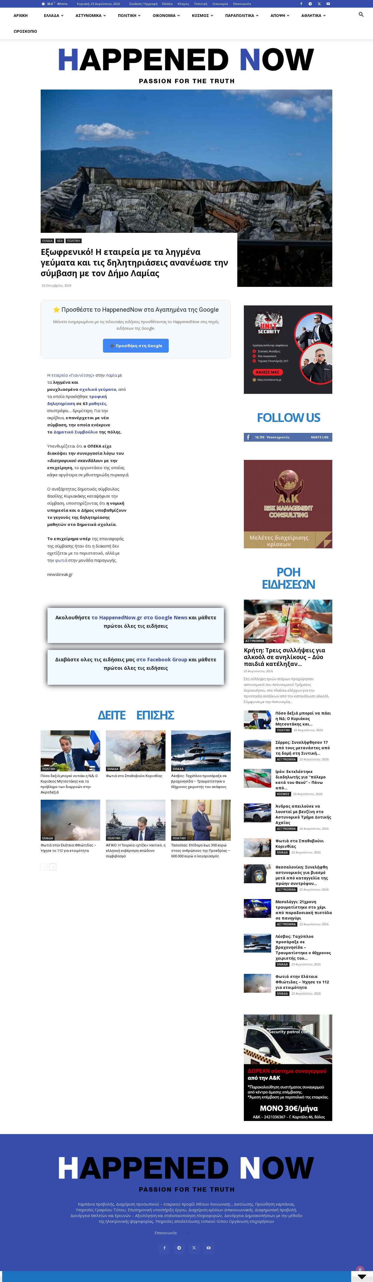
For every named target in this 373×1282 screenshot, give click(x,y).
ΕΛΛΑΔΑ (51, 15)
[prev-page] (44, 867)
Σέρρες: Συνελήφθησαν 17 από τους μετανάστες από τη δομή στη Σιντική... (303, 748)
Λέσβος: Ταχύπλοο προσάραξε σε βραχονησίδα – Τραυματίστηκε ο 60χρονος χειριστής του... (303, 947)
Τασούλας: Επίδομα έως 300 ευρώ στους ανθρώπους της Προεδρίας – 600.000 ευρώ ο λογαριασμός (200, 850)
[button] (361, 15)
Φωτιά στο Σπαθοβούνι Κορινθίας (134, 776)
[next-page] (52, 867)
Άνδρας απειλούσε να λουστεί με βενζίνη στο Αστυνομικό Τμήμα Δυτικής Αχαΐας (303, 814)
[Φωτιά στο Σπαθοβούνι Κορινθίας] (135, 750)
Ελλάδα (167, 4)
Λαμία (111, 375)
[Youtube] (328, 4)
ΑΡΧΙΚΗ (21, 15)
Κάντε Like (319, 437)
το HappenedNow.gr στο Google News (139, 617)
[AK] (288, 546)
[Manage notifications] (360, 1270)
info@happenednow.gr (198, 1232)
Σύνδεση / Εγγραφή (143, 4)
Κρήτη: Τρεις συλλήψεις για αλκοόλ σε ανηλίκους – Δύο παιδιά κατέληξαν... (284, 657)
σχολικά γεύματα (97, 389)
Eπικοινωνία (242, 4)
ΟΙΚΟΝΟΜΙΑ (164, 15)
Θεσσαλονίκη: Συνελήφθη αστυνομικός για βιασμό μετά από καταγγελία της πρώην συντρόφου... (302, 875)
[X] (319, 4)
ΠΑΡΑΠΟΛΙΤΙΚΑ (239, 15)
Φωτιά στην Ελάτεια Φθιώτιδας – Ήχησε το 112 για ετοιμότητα (302, 982)
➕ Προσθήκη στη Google (135, 345)
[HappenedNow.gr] (186, 62)
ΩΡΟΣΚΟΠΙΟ (25, 31)
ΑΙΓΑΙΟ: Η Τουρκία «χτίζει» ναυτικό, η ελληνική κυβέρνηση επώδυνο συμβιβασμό (135, 850)
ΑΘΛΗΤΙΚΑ (311, 15)
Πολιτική (200, 4)
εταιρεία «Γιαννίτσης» (73, 375)
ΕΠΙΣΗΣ (155, 716)
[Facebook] (301, 4)
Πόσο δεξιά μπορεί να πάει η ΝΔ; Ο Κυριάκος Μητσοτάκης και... (303, 718)
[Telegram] (310, 4)
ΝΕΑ (60, 241)
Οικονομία (220, 4)
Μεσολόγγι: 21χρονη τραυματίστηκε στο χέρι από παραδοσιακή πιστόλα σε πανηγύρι (304, 910)
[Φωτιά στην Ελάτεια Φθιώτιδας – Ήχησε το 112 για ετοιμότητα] (70, 820)
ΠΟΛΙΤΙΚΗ (127, 15)
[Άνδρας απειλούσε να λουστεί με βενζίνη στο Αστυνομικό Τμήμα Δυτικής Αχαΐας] (257, 813)
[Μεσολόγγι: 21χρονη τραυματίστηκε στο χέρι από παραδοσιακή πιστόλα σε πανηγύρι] (257, 908)
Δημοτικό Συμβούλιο (76, 432)
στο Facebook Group (161, 659)
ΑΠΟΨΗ (278, 15)
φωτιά (61, 560)
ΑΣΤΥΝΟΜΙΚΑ (89, 15)
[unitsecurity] (288, 392)
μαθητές (97, 403)
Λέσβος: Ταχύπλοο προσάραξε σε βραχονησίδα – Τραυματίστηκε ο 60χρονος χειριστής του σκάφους (199, 781)
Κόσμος (183, 4)
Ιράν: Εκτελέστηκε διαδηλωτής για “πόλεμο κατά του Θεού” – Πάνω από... (301, 779)
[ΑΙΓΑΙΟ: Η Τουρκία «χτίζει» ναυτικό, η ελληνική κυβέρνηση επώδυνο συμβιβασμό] (135, 820)
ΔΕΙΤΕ (111, 716)
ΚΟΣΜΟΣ (200, 15)
